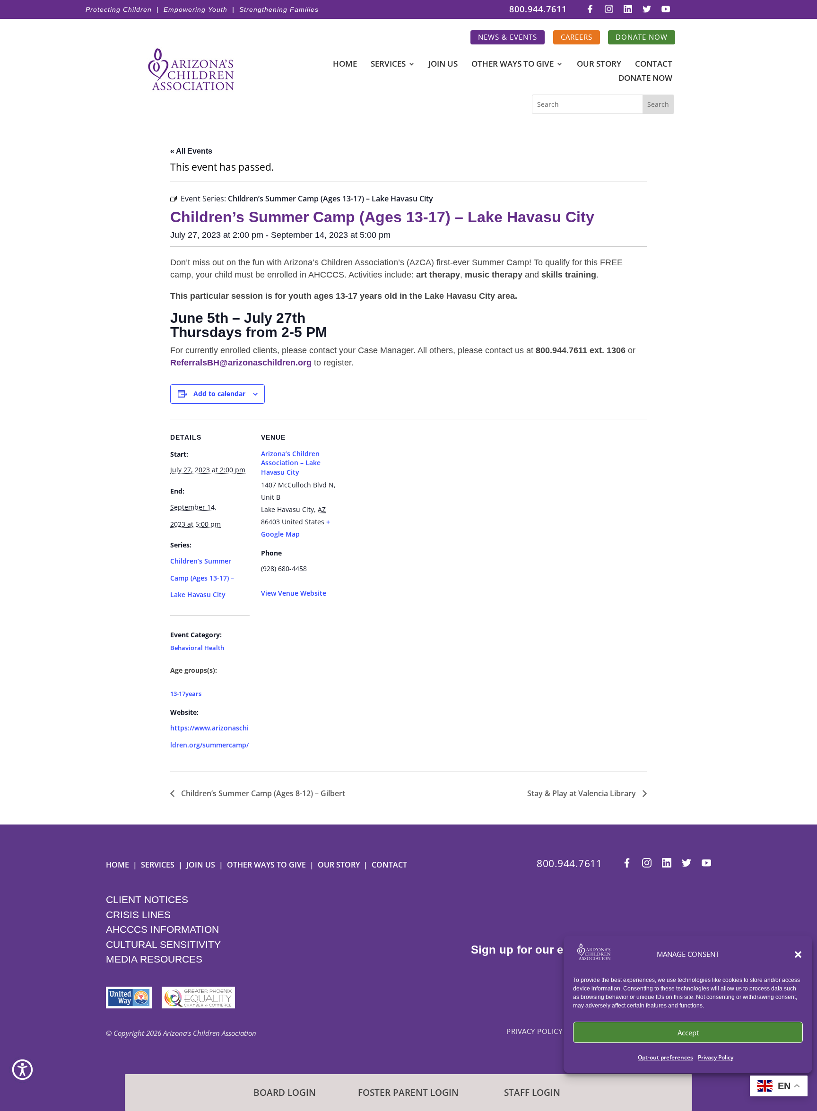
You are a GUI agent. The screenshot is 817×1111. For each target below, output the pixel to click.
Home (345, 65)
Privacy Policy (715, 1057)
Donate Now (642, 37)
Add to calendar (219, 393)
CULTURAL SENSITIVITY (163, 944)
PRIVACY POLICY (534, 1031)
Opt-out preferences (665, 1057)
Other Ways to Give (512, 65)
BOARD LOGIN (284, 1092)
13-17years (185, 693)
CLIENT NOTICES (147, 899)
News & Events (507, 37)
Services (388, 65)
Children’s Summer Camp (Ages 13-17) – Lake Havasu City (202, 577)
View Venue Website (293, 593)
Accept (688, 1032)
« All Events (191, 151)
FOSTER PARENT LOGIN (408, 1092)
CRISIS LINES (138, 914)
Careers (576, 37)
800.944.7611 (538, 10)
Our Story (599, 65)
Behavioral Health (197, 648)
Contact (653, 65)
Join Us (443, 65)
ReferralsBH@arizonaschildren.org (241, 362)
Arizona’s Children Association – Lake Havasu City (291, 463)
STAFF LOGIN (532, 1092)
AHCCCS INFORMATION (162, 929)
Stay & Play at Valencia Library (582, 793)
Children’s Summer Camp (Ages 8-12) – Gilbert (262, 793)
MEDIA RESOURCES (154, 959)
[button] (798, 954)
